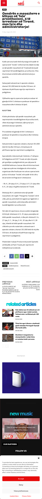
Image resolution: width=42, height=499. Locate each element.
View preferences (21, 491)
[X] (27, 256)
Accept (21, 479)
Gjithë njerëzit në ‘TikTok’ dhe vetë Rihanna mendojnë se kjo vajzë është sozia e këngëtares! (11, 290)
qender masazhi (8, 269)
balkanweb (14, 263)
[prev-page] (3, 346)
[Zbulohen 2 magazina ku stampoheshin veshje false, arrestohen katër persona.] (8, 338)
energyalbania (13, 266)
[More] (32, 256)
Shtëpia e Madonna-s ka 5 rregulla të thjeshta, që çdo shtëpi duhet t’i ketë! (31, 287)
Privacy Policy (26, 496)
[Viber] (22, 256)
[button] (39, 458)
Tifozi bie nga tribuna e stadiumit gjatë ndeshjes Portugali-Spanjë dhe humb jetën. (27, 326)
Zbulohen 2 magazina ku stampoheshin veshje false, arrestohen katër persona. (25, 337)
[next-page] (7, 346)
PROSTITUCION (25, 266)
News (4, 9)
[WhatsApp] (16, 256)
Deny (21, 485)
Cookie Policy (14, 496)
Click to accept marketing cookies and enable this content (21, 428)
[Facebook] (11, 256)
